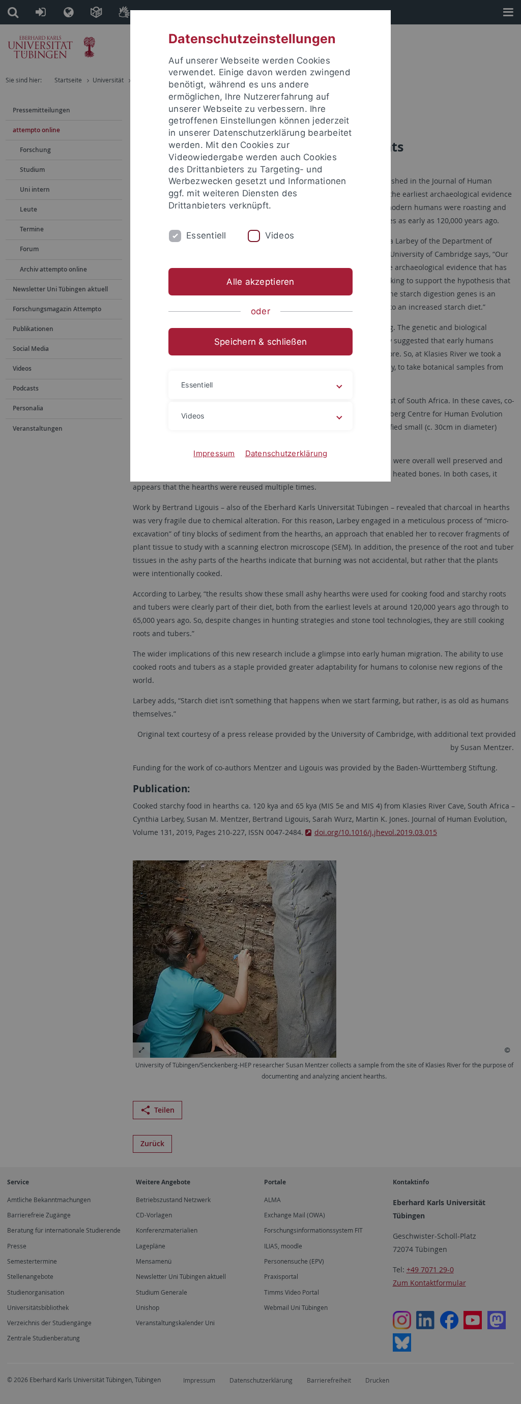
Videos (280, 235)
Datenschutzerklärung (286, 453)
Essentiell (206, 235)
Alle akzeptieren (260, 282)
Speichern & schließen (260, 342)
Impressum (214, 453)
